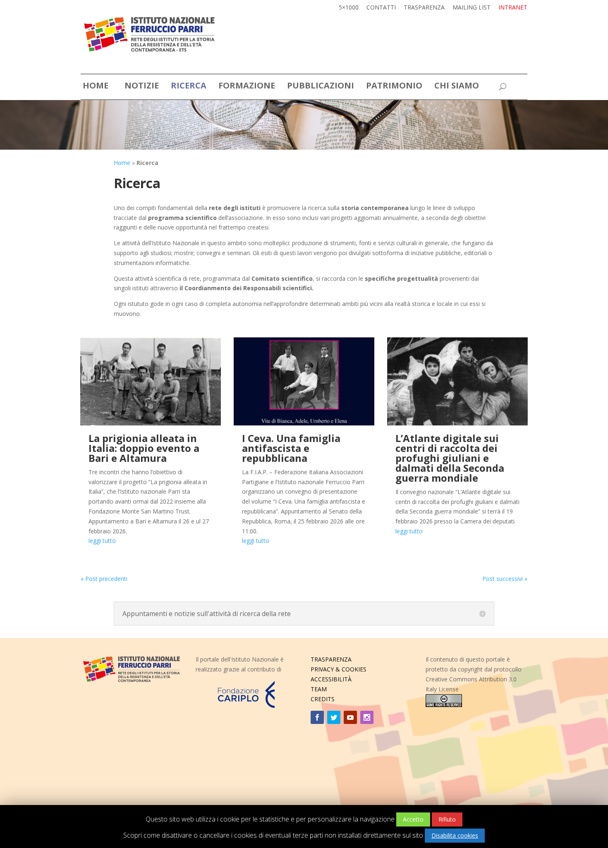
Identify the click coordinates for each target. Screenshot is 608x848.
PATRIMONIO (394, 87)
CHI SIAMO (456, 87)
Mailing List (471, 8)
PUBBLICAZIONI (320, 87)
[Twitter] (333, 717)
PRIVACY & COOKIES (338, 669)
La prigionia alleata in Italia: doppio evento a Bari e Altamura (144, 448)
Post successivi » (504, 579)
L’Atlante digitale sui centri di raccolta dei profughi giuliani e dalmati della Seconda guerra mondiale (449, 458)
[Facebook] (317, 717)
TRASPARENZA (331, 659)
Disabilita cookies (454, 835)
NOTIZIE (141, 87)
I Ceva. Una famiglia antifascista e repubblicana (291, 448)
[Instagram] (366, 717)
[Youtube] (350, 717)
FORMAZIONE (246, 87)
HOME (95, 87)
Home (122, 163)
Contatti (381, 8)
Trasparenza (424, 8)
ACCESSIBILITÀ (331, 679)
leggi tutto (102, 541)
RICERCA (188, 87)
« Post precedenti (104, 579)
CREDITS (323, 699)
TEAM (319, 689)
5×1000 (349, 8)
